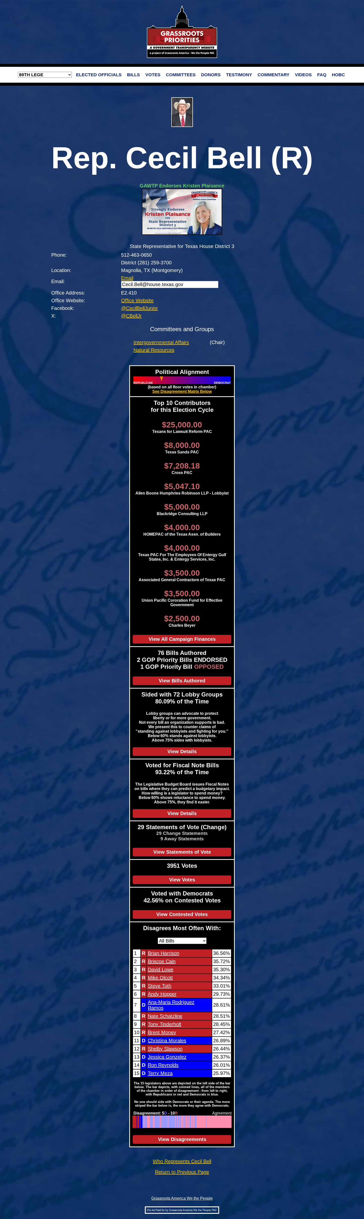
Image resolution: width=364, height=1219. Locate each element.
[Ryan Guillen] (221, 1122)
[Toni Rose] (150, 1122)
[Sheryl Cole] (178, 1122)
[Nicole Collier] (142, 1122)
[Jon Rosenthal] (151, 1122)
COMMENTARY (273, 74)
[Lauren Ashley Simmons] (171, 1122)
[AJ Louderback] (200, 1122)
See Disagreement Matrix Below (182, 391)
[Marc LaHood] (197, 1122)
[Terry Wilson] (198, 1122)
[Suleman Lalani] (185, 1122)
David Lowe (160, 969)
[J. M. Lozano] (196, 1122)
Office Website (137, 300)
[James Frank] (215, 1122)
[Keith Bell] (231, 1122)
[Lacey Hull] (199, 1122)
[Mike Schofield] (193, 1122)
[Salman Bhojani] (180, 1122)
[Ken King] (225, 1122)
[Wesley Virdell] (175, 1122)
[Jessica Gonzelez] (140, 1122)
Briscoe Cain (162, 961)
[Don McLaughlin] (211, 1122)
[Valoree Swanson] (159, 1122)
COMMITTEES (181, 74)
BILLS (133, 74)
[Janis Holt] (181, 1122)
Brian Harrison (163, 953)
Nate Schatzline (165, 1016)
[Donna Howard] (169, 1122)
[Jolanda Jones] (145, 1122)
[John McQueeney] (207, 1122)
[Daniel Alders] (177, 1122)
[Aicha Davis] (167, 1122)
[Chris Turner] (157, 1122)
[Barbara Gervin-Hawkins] (182, 1122)
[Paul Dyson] (216, 1122)
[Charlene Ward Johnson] (166, 1122)
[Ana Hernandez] (172, 1122)
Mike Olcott (160, 977)
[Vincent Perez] (178, 1122)
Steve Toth (159, 986)
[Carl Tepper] (208, 1122)
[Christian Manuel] (176, 1122)
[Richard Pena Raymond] (206, 1122)
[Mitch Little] (149, 1122)
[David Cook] (179, 1122)
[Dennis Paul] (202, 1122)
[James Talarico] (163, 1122)
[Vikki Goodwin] (144, 1122)
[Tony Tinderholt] (138, 1122)
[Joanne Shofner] (183, 1122)
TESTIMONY (239, 74)
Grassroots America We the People (182, 1198)
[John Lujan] (224, 1122)
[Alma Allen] (164, 1122)
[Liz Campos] (176, 1122)
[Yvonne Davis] (156, 1122)
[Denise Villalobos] (220, 1122)
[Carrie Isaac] (191, 1122)
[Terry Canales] (143, 1122)
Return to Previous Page (182, 1172)
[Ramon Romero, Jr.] (165, 1122)
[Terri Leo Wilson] (147, 1122)
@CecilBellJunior (139, 308)
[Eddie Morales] (192, 1122)
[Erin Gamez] (172, 1122)
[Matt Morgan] (154, 1122)
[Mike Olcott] (134, 1122)
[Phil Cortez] (194, 1122)
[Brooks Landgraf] (228, 1122)
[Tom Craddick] (219, 1122)
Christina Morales (167, 1040)
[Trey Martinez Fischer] (170, 1122)
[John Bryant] (146, 1122)
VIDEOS (303, 74)
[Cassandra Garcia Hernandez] (161, 1122)
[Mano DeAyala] (204, 1122)
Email (127, 278)
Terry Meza (160, 1073)
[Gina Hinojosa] (146, 1122)
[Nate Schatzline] (137, 1122)
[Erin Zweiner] (152, 1122)
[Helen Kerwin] (186, 1122)
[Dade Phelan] (223, 1122)
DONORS (211, 74)
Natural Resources (153, 350)
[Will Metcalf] (203, 1122)
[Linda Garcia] (158, 1122)
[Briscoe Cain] (133, 1122)
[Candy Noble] (202, 1122)
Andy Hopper (162, 994)
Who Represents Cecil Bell (182, 1161)
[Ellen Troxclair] (184, 1122)
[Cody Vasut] (144, 1122)
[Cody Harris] (222, 1122)
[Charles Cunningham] (204, 1122)
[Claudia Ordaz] (190, 1122)
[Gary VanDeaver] (226, 1122)
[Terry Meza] (142, 1122)
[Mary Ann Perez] (187, 1122)
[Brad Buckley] (229, 1122)
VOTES (152, 74)
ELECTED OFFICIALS (99, 74)
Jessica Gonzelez (167, 1057)
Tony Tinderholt (164, 1024)
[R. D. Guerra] (188, 1122)
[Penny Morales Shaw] (162, 1122)
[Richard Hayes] (189, 1122)
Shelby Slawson (165, 1048)
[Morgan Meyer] (227, 1122)
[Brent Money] (138, 1122)
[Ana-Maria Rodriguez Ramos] (136, 1122)
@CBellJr (131, 316)
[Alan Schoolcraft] (153, 1122)
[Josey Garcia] (174, 1122)
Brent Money (162, 1032)
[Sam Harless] (213, 1122)
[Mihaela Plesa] (168, 1122)
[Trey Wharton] (201, 1122)
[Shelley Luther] (148, 1122)
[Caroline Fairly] (217, 1122)
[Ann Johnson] (173, 1122)
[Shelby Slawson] (140, 1122)
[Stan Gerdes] (210, 1122)
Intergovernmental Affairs (161, 342)
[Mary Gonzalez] (155, 1122)
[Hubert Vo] (174, 1122)
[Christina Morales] (139, 1122)
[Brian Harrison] (132, 1122)
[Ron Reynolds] (141, 1122)
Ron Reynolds (163, 1065)
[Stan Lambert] (218, 1122)
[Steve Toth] (135, 1122)
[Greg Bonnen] (214, 1122)
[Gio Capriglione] (212, 1122)
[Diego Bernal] (170, 1122)
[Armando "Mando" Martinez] (195, 1122)
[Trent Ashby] (205, 1122)
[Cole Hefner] (206, 1122)
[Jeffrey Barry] (209, 1122)
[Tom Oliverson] (160, 1122)
